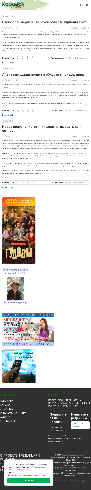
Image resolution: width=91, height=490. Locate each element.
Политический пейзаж (63, 400)
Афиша (5, 417)
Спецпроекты (69, 403)
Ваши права (70, 405)
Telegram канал (83, 58)
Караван (6, 404)
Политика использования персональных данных (26, 475)
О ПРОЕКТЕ (8, 455)
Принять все (29, 481)
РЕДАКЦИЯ (29, 455)
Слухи (52, 403)
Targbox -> (84, 481)
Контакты (7, 421)
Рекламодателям (13, 413)
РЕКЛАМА (7, 459)
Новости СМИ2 (8, 63)
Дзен (70, 58)
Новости (8, 16)
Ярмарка (6, 409)
